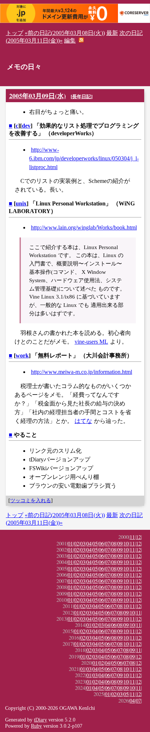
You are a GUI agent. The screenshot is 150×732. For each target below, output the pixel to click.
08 (113, 543)
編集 (70, 40)
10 (126, 543)
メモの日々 (24, 67)
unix (21, 203)
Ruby (36, 726)
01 (70, 543)
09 (119, 543)
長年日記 (81, 96)
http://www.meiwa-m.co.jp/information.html (81, 372)
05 (95, 543)
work (22, 355)
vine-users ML (91, 342)
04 (88, 543)
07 (107, 543)
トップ (14, 33)
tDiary (40, 720)
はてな (83, 421)
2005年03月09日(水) (37, 95)
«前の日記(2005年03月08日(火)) (65, 33)
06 (101, 543)
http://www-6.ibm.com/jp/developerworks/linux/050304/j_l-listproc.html (84, 158)
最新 (112, 33)
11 (132, 536)
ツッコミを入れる (30, 500)
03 (82, 543)
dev (26, 126)
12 (138, 536)
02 (76, 543)
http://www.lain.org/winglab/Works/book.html (84, 227)
